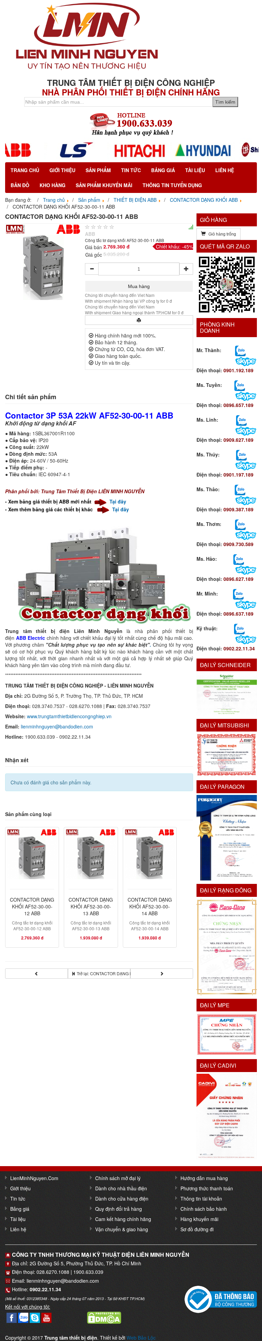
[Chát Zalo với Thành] (240, 350)
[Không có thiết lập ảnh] (43, 261)
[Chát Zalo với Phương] (239, 628)
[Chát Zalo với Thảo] (240, 489)
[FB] (11, 1316)
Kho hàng (53, 185)
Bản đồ (20, 185)
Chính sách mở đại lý (118, 1178)
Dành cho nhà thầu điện (121, 1188)
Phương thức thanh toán (206, 1188)
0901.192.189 (238, 370)
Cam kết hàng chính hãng (123, 1219)
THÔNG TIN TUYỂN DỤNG (172, 185)
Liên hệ (224, 170)
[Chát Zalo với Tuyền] (239, 384)
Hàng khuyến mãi (199, 1219)
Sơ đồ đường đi (197, 1229)
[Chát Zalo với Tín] (241, 419)
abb (90, 233)
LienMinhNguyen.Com (34, 1178)
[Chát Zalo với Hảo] (238, 558)
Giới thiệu (62, 170)
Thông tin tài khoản (201, 1198)
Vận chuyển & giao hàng (121, 1229)
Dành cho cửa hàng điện (121, 1198)
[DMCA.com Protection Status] (104, 1316)
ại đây (120, 501)
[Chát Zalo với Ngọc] (240, 524)
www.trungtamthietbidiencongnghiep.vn (69, 716)
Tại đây (120, 509)
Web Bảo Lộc (141, 1337)
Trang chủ (25, 170)
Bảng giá (163, 170)
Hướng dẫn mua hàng (204, 1178)
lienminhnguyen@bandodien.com (57, 726)
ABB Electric (30, 637)
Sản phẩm (98, 170)
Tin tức (131, 170)
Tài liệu (195, 170)
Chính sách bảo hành (203, 1208)
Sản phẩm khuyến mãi (104, 185)
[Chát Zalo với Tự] (241, 454)
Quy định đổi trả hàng (118, 1208)
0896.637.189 (238, 613)
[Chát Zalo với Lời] (238, 593)
